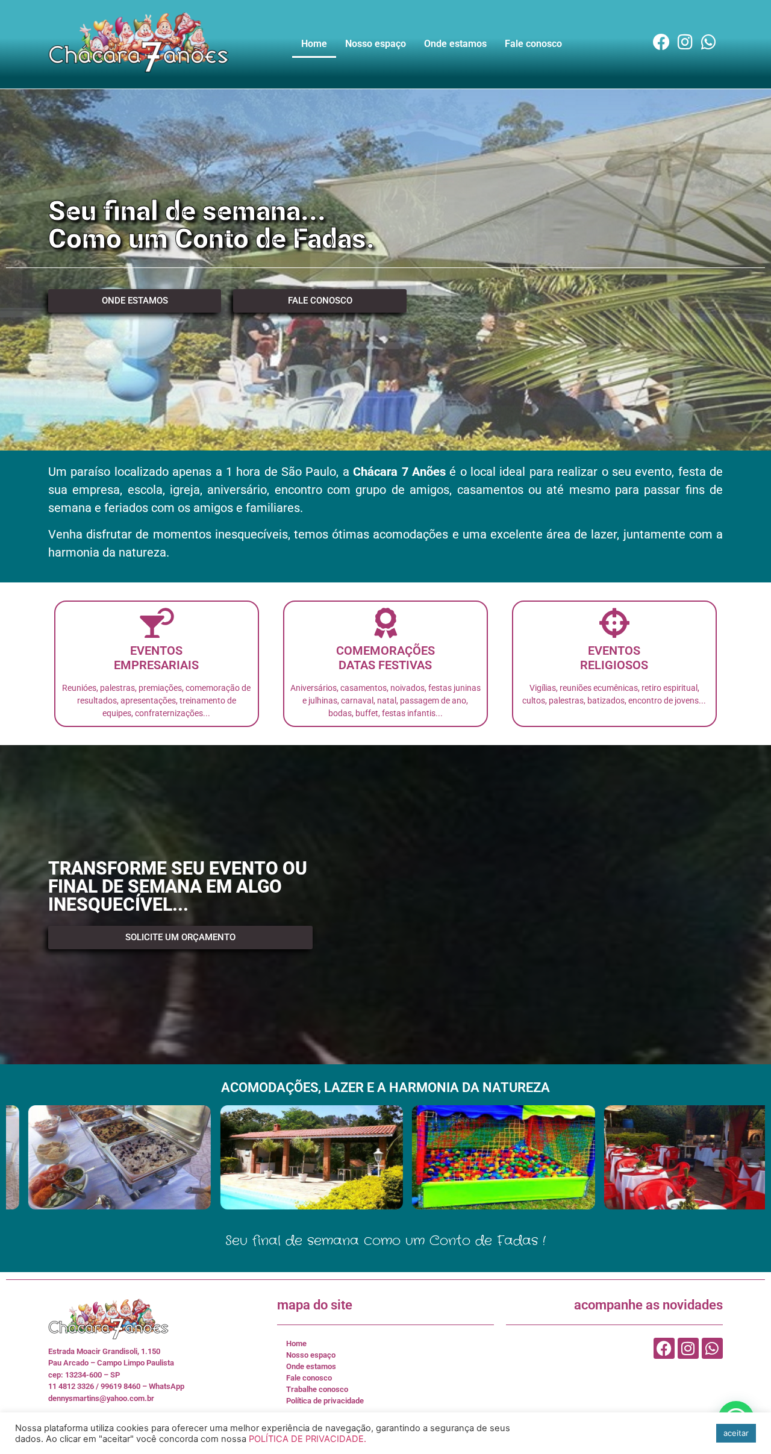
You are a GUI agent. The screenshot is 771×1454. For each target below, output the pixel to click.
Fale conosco (533, 43)
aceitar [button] (736, 1433)
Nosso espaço (375, 43)
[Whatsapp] (708, 42)
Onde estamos (455, 43)
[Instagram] (685, 42)
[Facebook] (661, 42)
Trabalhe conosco (317, 1389)
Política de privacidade (325, 1400)
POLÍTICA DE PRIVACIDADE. (307, 1439)
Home (314, 43)
